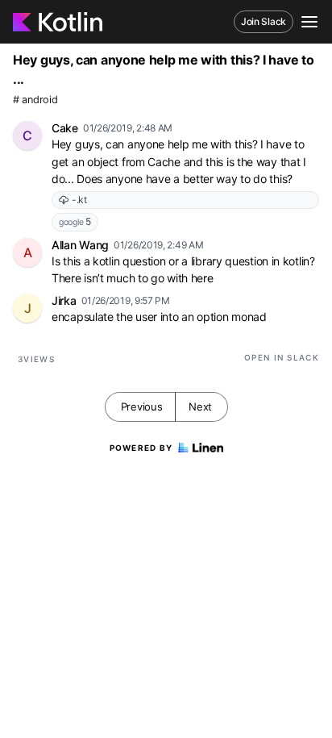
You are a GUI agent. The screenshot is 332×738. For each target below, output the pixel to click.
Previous (142, 406)
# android (35, 100)
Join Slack (263, 21)
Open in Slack (281, 357)
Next (200, 406)
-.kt (79, 200)
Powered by (141, 447)
